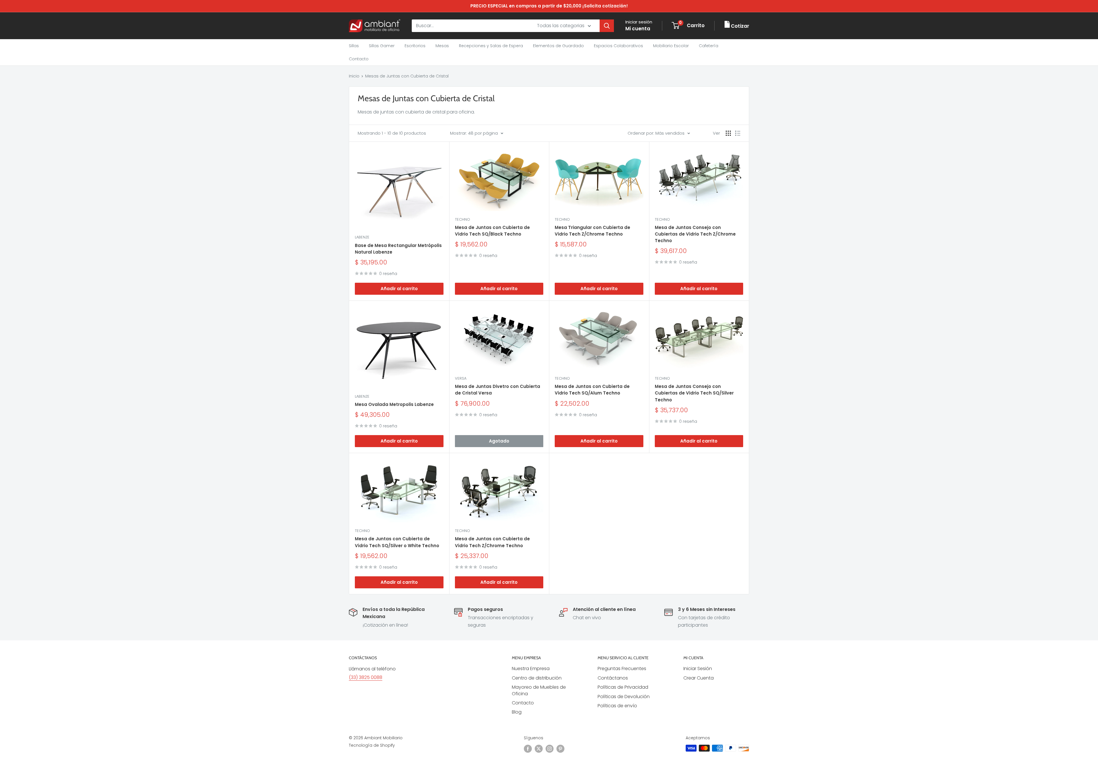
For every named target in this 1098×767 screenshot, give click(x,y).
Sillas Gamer (382, 46)
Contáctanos (613, 678)
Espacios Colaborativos (618, 46)
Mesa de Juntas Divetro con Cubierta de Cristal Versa (497, 389)
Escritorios (415, 46)
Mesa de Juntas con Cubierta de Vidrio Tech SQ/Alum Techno (592, 389)
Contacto (359, 59)
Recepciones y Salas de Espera (491, 46)
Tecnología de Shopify (372, 745)
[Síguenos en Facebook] (528, 749)
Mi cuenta (637, 28)
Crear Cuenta (698, 678)
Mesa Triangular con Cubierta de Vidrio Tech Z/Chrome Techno (592, 230)
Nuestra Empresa (531, 668)
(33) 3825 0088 (365, 677)
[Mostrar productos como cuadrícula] (728, 133)
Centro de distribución (537, 678)
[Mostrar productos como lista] (737, 133)
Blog (517, 712)
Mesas (442, 46)
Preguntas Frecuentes (622, 668)
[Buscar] (607, 25)
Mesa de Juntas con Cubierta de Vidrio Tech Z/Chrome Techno (492, 542)
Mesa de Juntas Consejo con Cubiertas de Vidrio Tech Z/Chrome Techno (695, 234)
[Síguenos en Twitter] (539, 749)
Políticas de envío (617, 705)
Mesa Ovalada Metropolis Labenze (394, 404)
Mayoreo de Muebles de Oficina (539, 690)
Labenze (362, 237)
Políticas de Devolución (624, 696)
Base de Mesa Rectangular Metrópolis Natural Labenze (398, 248)
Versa (460, 378)
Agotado (499, 441)
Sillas (354, 46)
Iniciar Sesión (697, 668)
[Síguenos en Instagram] (550, 749)
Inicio (354, 76)
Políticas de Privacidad (623, 687)
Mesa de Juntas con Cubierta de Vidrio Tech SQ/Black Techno (492, 230)
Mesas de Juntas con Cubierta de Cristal (407, 76)
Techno (462, 219)
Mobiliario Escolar (671, 46)
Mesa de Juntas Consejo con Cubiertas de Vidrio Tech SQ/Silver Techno (694, 393)
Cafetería (708, 46)
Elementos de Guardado (558, 46)
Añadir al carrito (399, 289)
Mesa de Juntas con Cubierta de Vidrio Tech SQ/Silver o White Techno (397, 542)
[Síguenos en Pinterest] (560, 749)
